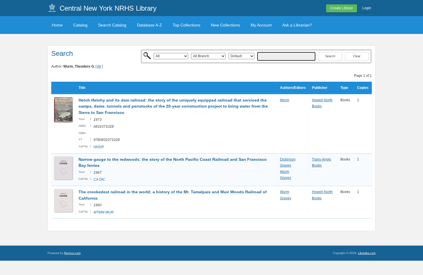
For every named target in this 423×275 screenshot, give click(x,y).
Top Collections (186, 25)
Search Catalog (112, 25)
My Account (261, 25)
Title (82, 88)
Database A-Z (149, 25)
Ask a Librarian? (297, 25)
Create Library (341, 8)
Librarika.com (367, 253)
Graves (285, 165)
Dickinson (288, 159)
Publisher (319, 88)
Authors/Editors (293, 88)
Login (366, 8)
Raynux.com (72, 253)
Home (57, 25)
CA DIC (99, 179)
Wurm (284, 100)
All (99, 66)
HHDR (99, 147)
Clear (357, 56)
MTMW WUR (104, 212)
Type (344, 88)
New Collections (225, 25)
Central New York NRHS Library (108, 8)
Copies (363, 88)
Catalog (80, 25)
